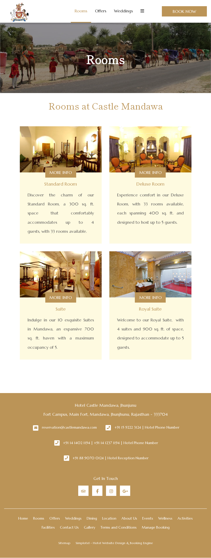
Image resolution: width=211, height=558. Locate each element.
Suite (61, 309)
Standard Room (60, 184)
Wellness (165, 518)
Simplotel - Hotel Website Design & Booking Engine (114, 543)
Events (147, 518)
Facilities (48, 527)
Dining (92, 518)
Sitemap (64, 543)
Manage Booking (156, 527)
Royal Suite (150, 309)
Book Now (184, 11)
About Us (129, 518)
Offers (100, 10)
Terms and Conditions (118, 527)
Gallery (89, 527)
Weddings (123, 10)
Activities (185, 518)
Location (109, 518)
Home (23, 518)
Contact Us (69, 527)
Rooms (81, 10)
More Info (60, 172)
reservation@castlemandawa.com (69, 427)
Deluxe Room (150, 184)
